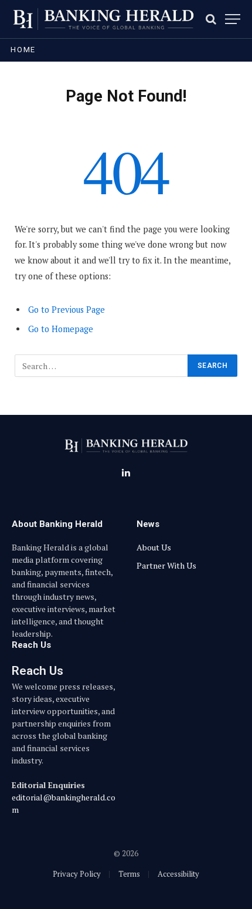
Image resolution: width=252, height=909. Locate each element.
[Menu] (232, 19)
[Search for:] (102, 365)
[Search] (211, 19)
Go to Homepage (60, 328)
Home (23, 49)
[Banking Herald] (103, 19)
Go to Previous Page (66, 309)
